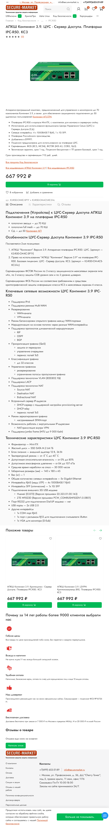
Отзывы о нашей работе (13, 789)
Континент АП (34, 231)
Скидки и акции (13, 782)
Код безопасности (62, 16)
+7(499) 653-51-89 (49, 770)
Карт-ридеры (86, 16)
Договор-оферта (13, 800)
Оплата (9, 772)
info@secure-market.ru (68, 2)
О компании (11, 763)
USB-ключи (11, 16)
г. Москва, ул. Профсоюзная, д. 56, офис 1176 (43, 2)
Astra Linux (44, 16)
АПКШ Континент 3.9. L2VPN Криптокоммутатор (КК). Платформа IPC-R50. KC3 (79, 589)
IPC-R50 (52, 20)
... (42, 20)
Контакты (9, 768)
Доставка (10, 777)
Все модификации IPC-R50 (61, 168)
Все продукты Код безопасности (22, 162)
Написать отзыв (15, 745)
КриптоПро (30, 16)
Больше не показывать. (80, 817)
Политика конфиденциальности (20, 795)
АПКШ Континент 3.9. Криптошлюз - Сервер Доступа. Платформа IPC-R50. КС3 (29, 588)
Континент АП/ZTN (42, 116)
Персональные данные (16, 805)
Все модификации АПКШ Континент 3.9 (26, 168)
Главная (9, 20)
